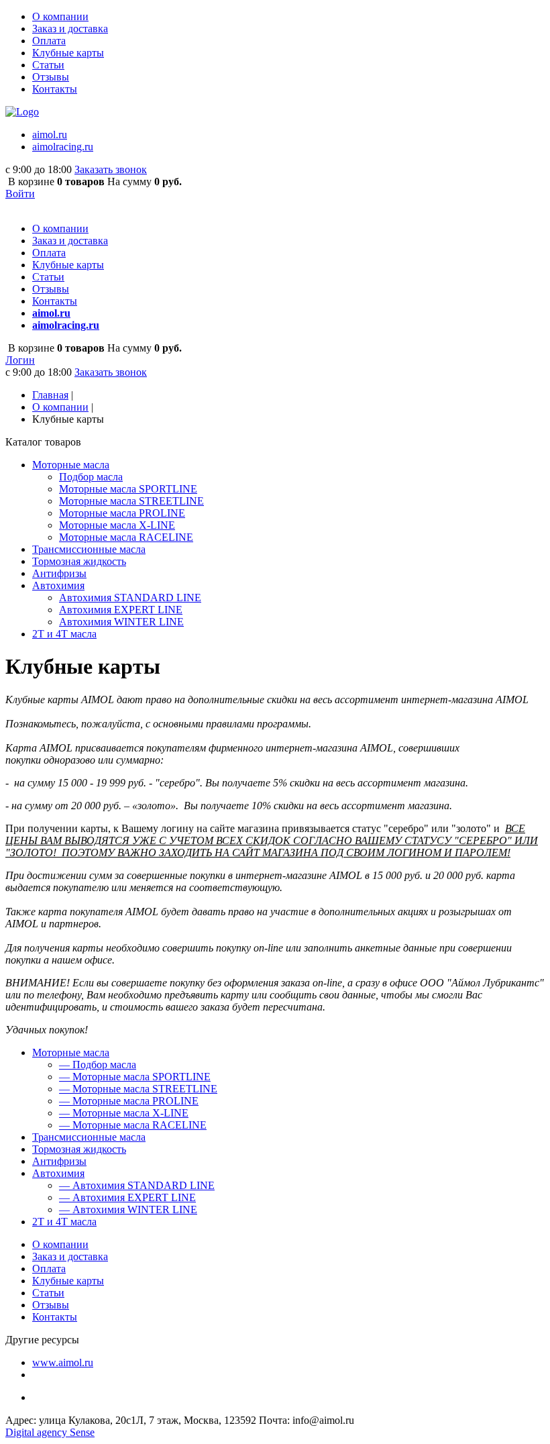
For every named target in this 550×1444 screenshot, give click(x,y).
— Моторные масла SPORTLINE (135, 1076)
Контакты (54, 89)
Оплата (49, 40)
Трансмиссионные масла (89, 1137)
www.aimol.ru (62, 1362)
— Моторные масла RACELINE (133, 1125)
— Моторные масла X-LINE (123, 1113)
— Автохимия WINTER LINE (128, 1209)
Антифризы (59, 1161)
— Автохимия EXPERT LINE (127, 1197)
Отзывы (50, 77)
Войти (20, 193)
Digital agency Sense (50, 1432)
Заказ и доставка (70, 28)
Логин (20, 360)
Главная (50, 395)
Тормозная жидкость (79, 1149)
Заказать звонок (110, 169)
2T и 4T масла (64, 1221)
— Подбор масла (97, 1064)
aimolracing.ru (62, 146)
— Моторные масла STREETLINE (138, 1088)
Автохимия (58, 1173)
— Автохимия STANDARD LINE (137, 1185)
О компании (60, 16)
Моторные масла (70, 1052)
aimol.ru (49, 134)
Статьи (48, 64)
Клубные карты (68, 52)
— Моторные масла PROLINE (129, 1100)
